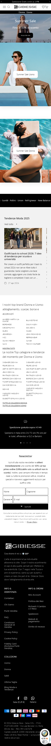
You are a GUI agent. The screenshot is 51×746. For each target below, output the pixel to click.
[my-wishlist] (43, 7)
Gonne (6, 389)
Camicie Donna (9, 385)
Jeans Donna (8, 372)
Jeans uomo (31, 372)
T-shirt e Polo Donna (12, 382)
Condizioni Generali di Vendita (9, 624)
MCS (4, 337)
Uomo (29, 12)
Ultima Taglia (10, 682)
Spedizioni (33, 613)
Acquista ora (25, 35)
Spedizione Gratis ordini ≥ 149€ (25, 1)
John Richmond (33, 334)
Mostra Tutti (9, 348)
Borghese (7, 324)
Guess (5, 331)
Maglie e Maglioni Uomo (11, 394)
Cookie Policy (10, 638)
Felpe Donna (8, 365)
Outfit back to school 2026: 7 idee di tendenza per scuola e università (23, 256)
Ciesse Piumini (9, 328)
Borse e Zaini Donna (12, 379)
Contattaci (9, 598)
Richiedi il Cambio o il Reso (37, 607)
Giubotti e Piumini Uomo (14, 398)
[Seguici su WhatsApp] (33, 698)
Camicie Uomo (32, 385)
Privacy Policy (32, 522)
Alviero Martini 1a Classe (11, 320)
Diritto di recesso (36, 626)
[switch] (44, 741)
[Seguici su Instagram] (25, 698)
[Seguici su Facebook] (18, 698)
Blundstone (32, 320)
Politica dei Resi (35, 601)
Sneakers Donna (10, 362)
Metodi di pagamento (34, 620)
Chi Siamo (9, 604)
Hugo (28, 331)
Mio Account (34, 594)
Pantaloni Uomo (33, 375)
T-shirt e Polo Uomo (35, 382)
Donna (22, 12)
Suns (5, 344)
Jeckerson (7, 334)
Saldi (6, 675)
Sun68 (29, 341)
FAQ (6, 617)
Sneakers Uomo (33, 362)
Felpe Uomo (31, 365)
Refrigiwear (31, 337)
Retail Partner (23, 735)
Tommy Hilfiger (33, 344)
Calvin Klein (31, 324)
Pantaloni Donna (10, 375)
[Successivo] (50, 1)
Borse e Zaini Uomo (35, 379)
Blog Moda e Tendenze (10, 688)
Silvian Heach (9, 341)
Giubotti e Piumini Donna (34, 394)
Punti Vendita (10, 610)
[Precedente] (1, 1)
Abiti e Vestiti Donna (12, 369)
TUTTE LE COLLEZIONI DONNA (15, 403)
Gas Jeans (30, 328)
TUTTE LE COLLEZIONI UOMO (14, 406)
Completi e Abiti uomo (36, 369)
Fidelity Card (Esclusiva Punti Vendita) (11, 645)
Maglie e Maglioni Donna (34, 389)
